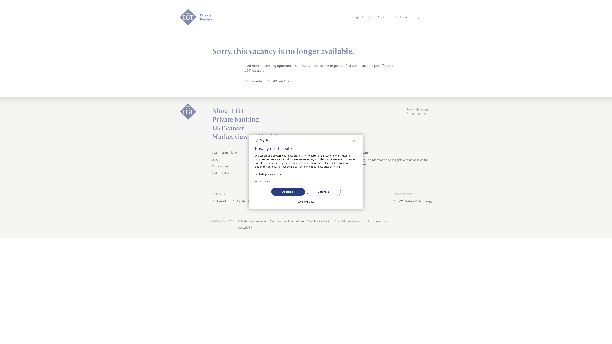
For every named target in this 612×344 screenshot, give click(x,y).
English (264, 140)
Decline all (324, 192)
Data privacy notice (270, 174)
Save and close (306, 202)
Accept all (288, 192)
